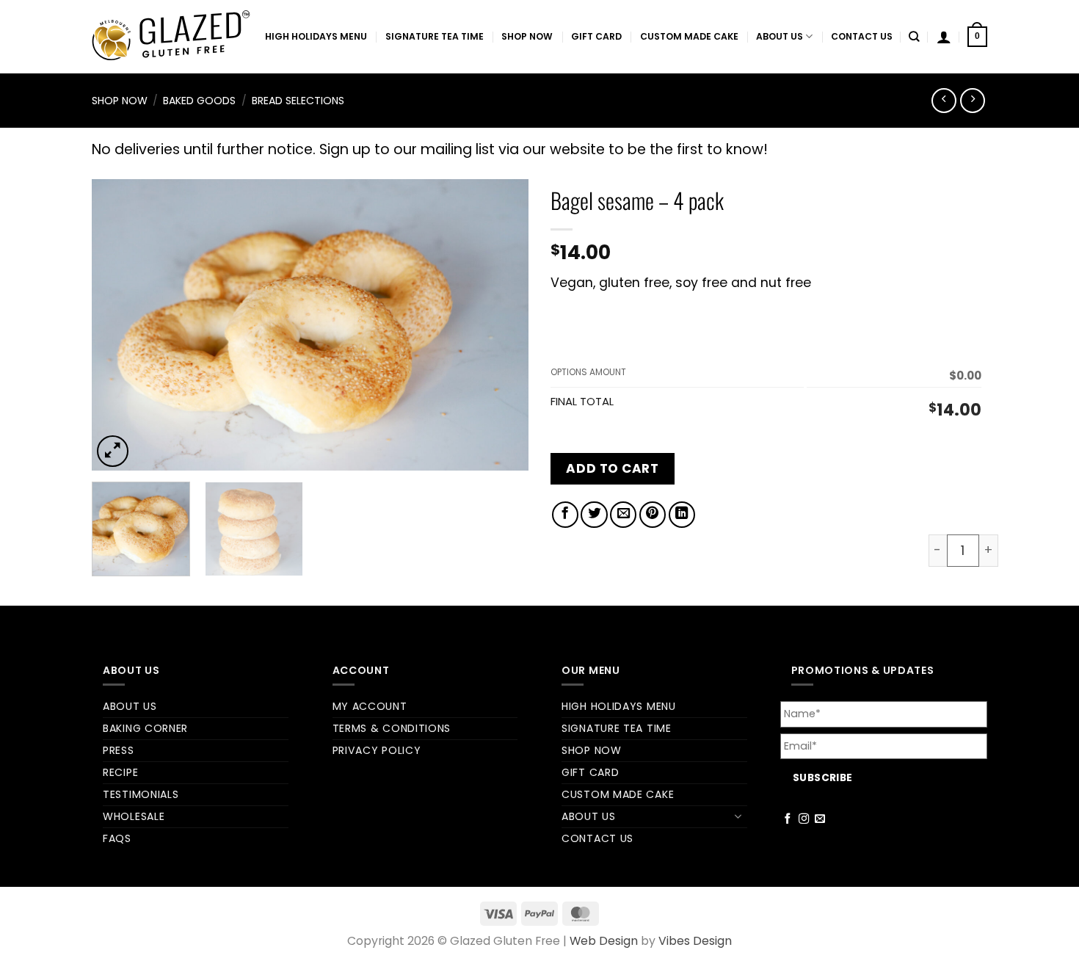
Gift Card (596, 36)
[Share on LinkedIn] (682, 514)
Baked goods (199, 100)
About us (779, 36)
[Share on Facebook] (565, 514)
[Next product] (943, 100)
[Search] (914, 37)
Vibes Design (695, 940)
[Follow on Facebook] (787, 819)
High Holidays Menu (316, 36)
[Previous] (119, 325)
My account (370, 706)
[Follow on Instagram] (804, 819)
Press (118, 750)
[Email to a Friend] (623, 514)
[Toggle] (738, 816)
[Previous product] (972, 100)
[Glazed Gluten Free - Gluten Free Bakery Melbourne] (171, 37)
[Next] (501, 325)
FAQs (117, 838)
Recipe (120, 772)
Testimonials (140, 794)
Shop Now (527, 36)
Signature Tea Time (434, 36)
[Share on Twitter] (594, 514)
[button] (944, 37)
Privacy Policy (377, 750)
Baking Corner (145, 728)
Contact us (862, 36)
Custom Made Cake (689, 36)
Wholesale (133, 816)
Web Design (604, 940)
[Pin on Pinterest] (652, 514)
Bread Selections (298, 100)
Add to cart (612, 468)
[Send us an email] (820, 819)
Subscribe (823, 778)
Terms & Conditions (392, 728)
